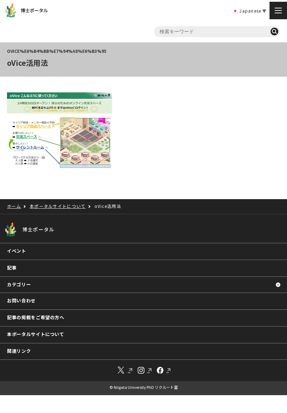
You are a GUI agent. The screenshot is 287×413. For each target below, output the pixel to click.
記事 (11, 267)
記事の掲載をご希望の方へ (35, 317)
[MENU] (278, 10)
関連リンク (19, 351)
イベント (16, 250)
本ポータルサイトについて (35, 334)
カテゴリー (19, 284)
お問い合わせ (21, 300)
